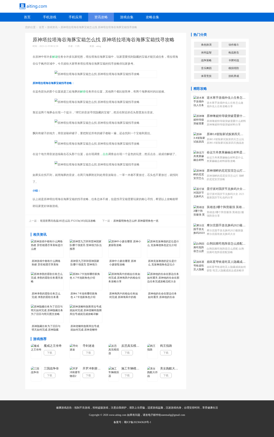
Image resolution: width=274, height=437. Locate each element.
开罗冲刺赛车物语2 (93, 368)
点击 (105, 154)
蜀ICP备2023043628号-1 (137, 422)
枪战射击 (234, 52)
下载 (49, 352)
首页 (27, 17)
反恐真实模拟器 (131, 345)
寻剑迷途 (89, 345)
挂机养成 (234, 75)
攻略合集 (152, 17)
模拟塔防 (234, 68)
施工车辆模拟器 (131, 368)
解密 (83, 91)
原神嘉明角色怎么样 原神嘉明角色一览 (135, 220)
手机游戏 (49, 17)
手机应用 (75, 17)
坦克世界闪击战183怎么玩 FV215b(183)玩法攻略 (68, 220)
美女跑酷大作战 (170, 368)
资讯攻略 (101, 17)
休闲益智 (206, 52)
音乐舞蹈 (206, 68)
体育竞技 (206, 75)
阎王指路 (166, 345)
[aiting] (33, 6)
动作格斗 (234, 44)
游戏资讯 (52, 27)
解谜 (55, 56)
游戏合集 (126, 17)
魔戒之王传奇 (53, 345)
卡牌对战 (234, 60)
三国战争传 (51, 368)
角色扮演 (206, 44)
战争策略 (206, 60)
